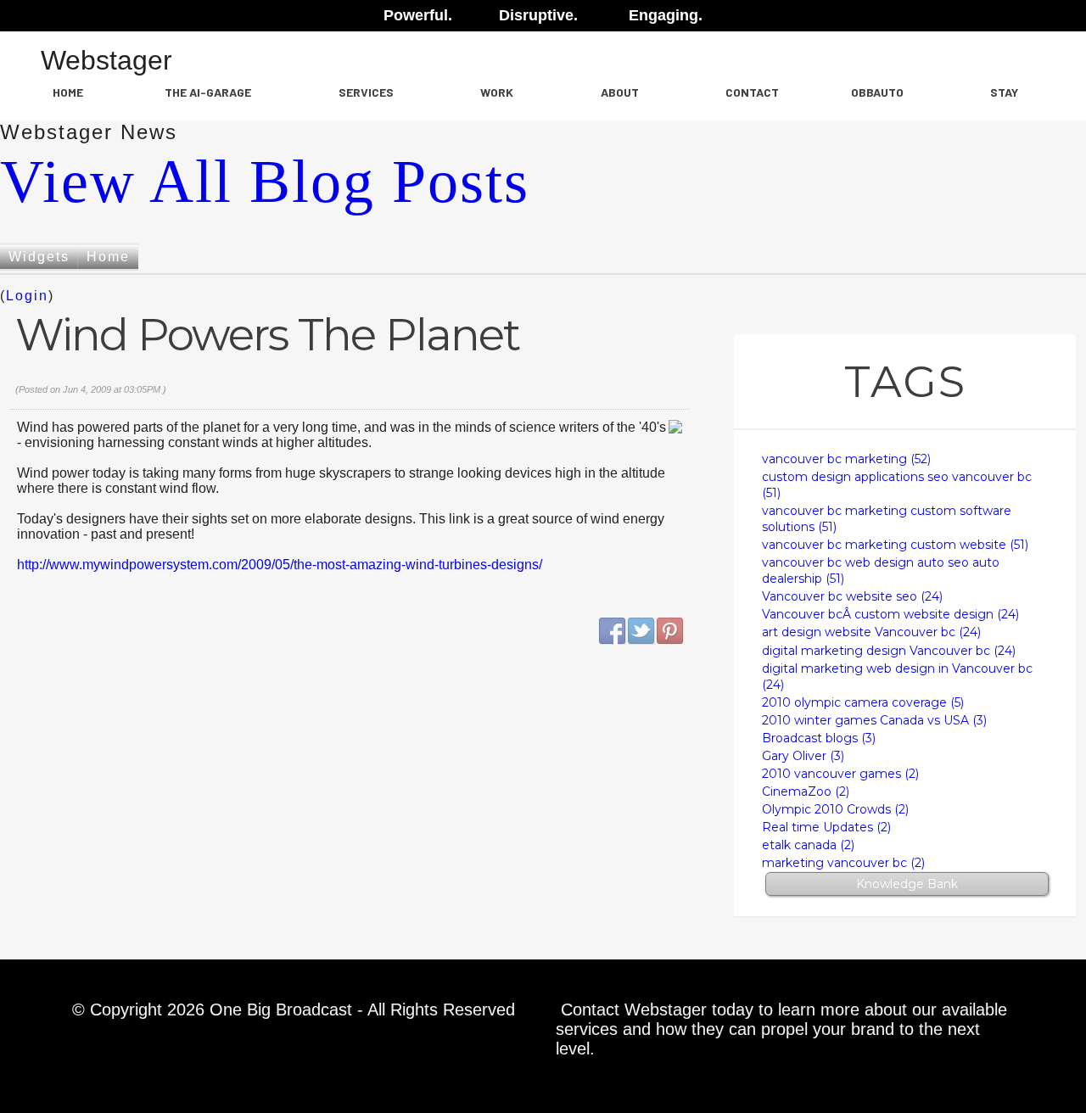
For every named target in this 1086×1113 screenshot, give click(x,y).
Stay (1004, 92)
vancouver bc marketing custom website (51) (895, 544)
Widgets (39, 256)
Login (27, 295)
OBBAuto (877, 92)
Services (366, 92)
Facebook (612, 631)
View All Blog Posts (264, 181)
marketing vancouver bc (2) (843, 862)
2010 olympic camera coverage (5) (863, 702)
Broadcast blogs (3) (819, 738)
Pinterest (670, 631)
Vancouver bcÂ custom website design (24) (890, 614)
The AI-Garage (208, 92)
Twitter (641, 631)
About (620, 92)
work (496, 92)
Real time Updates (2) (826, 827)
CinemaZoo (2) (805, 791)
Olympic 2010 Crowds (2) (835, 809)
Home (68, 92)
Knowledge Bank (907, 884)
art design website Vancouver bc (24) (871, 632)
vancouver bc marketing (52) (846, 459)
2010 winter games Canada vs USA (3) (874, 720)
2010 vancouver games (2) (840, 773)
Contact (752, 92)
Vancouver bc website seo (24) (852, 596)
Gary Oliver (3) (803, 755)
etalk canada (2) (808, 845)
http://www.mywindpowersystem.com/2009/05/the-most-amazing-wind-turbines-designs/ (279, 564)
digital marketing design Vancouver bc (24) (889, 650)
